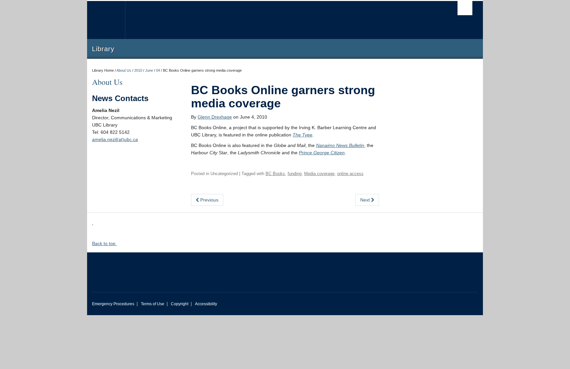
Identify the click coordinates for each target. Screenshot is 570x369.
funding (294, 173)
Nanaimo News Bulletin (340, 145)
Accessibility (206, 304)
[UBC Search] (465, 8)
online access (350, 173)
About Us (123, 70)
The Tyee (302, 134)
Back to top (104, 243)
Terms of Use (152, 304)
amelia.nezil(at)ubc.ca (115, 139)
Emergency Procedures (113, 304)
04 (158, 70)
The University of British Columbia (106, 20)
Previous (208, 200)
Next (365, 200)
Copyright (179, 304)
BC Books (275, 173)
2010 (138, 70)
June (149, 70)
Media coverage (319, 173)
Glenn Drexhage (215, 117)
